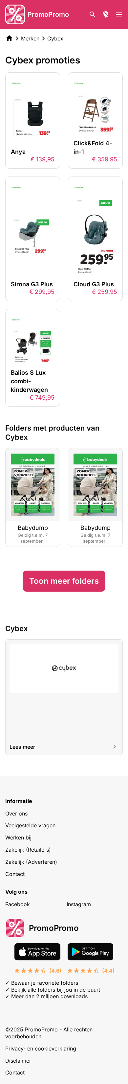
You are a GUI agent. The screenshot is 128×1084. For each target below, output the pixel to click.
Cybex (55, 38)
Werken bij (18, 837)
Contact (15, 874)
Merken (30, 38)
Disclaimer (18, 1060)
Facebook (17, 904)
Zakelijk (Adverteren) (31, 862)
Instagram (79, 904)
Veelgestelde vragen (30, 825)
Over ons (16, 813)
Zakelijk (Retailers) (28, 849)
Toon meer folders (64, 581)
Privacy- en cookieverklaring (40, 1048)
